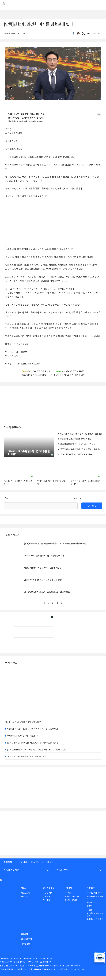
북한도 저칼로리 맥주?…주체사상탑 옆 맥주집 (42, 568)
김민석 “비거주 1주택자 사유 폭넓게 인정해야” (43, 580)
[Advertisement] (53, 833)
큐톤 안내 (46, 896)
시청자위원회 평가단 (94, 893)
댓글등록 (92, 505)
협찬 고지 (46, 900)
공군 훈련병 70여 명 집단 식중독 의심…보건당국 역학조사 (47, 592)
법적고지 (24, 934)
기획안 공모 (25, 944)
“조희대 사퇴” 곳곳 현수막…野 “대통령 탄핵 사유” (44, 555)
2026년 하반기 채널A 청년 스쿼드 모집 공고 (36, 862)
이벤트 (89, 906)
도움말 (89, 910)
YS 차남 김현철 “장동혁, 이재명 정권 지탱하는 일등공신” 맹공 (32, 729)
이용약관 (68, 893)
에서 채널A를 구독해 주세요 (36, 371)
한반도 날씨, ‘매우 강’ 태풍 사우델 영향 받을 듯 (23, 722)
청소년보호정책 (71, 900)
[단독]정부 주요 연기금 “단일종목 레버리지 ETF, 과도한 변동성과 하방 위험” (55, 543)
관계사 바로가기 (63, 870)
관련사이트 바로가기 (12, 870)
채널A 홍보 (25, 896)
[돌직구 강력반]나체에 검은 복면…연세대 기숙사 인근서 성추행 (33, 743)
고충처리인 (91, 902)
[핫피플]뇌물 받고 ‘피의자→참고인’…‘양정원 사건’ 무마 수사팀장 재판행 (36, 749)
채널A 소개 (25, 893)
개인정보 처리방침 (72, 896)
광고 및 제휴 (47, 893)
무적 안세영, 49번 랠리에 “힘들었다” (22, 736)
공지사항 (8, 862)
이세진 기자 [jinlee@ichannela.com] (23, 363)
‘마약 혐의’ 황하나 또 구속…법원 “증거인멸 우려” (27, 756)
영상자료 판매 (26, 939)
